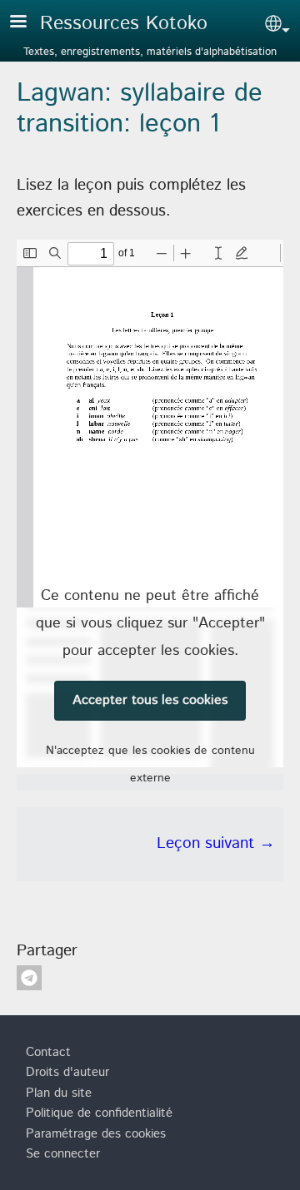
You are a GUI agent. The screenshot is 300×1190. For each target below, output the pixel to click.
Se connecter (63, 1154)
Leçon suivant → (216, 843)
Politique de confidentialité (99, 1113)
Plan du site (59, 1093)
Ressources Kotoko (124, 23)
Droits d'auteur (67, 1073)
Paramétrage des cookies (96, 1134)
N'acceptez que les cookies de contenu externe (150, 764)
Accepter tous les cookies (150, 700)
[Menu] (28, 22)
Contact (48, 1053)
